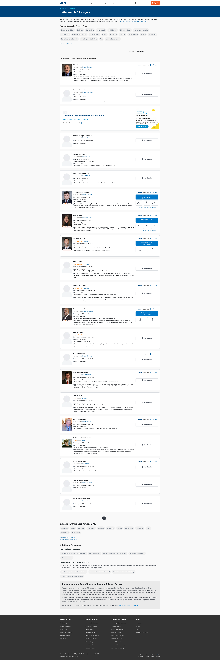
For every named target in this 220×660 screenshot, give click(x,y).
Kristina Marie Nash (80, 285)
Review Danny (86, 421)
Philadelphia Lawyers (91, 638)
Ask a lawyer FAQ (94, 553)
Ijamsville (101, 528)
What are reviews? (66, 558)
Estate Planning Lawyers (117, 635)
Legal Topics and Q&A (110, 3)
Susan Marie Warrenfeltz (81, 499)
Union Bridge (76, 532)
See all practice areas (67, 44)
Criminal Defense (125, 30)
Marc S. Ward (77, 262)
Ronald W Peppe (79, 354)
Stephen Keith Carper (80, 90)
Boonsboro (64, 528)
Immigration (113, 34)
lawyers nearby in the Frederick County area (133, 21)
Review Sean (86, 374)
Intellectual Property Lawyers (118, 645)
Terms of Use (63, 653)
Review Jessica (87, 482)
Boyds (73, 528)
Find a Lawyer (64, 623)
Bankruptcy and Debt (67, 30)
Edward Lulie (77, 65)
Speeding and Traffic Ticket (89, 39)
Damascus (81, 528)
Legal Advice (63, 629)
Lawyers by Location (75, 3)
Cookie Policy (82, 653)
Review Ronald (87, 356)
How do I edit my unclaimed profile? (72, 576)
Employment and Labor (79, 34)
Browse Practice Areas (66, 632)
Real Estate (152, 34)
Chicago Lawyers (90, 629)
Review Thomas (87, 194)
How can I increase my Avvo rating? (123, 572)
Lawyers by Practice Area (92, 3)
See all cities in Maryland (67, 539)
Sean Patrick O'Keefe (80, 372)
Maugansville (129, 528)
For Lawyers (63, 638)
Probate (143, 34)
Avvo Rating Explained (142, 632)
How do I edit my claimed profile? (99, 572)
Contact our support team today (128, 605)
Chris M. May (77, 395)
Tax (101, 39)
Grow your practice (144, 3)
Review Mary (86, 175)
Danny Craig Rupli (79, 419)
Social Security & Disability (69, 39)
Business (80, 30)
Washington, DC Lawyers (92, 635)
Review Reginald (87, 311)
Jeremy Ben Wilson (80, 154)
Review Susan (86, 501)
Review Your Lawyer (65, 626)
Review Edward (87, 67)
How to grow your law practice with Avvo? (73, 572)
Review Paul (86, 463)
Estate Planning (94, 34)
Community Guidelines (95, 653)
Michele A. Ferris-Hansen (82, 438)
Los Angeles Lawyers (91, 626)
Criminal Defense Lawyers (118, 629)
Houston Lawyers (90, 632)
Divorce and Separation (141, 30)
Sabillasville (65, 532)
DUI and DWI (65, 34)
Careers (138, 626)
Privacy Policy (73, 653)
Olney (148, 528)
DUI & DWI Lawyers (116, 632)
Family (104, 34)
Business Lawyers (115, 626)
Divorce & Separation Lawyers (119, 642)
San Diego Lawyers (91, 648)
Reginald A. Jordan (80, 309)
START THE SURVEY (142, 126)
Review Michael (87, 138)
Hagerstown (91, 528)
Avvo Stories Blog (65, 635)
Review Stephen (87, 92)
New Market (139, 528)
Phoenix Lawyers (90, 642)
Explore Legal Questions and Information (73, 553)
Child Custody (101, 30)
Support (138, 629)
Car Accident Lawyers (116, 638)
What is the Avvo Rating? (137, 553)
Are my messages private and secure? (114, 553)
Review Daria (86, 217)
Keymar (119, 528)
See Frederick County (66, 537)
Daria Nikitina (77, 215)
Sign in (156, 3)
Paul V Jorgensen (79, 461)
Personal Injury (133, 34)
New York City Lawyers (92, 623)
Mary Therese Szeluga (81, 173)
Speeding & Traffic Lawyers (118, 648)
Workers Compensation (113, 39)
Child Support (112, 30)
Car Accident (90, 30)
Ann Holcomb (78, 332)
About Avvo (139, 623)
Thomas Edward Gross (81, 192)
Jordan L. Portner (79, 238)
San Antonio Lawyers (91, 645)
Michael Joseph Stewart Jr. (82, 136)
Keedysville (110, 528)
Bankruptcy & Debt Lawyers (118, 623)
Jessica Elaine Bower (80, 480)
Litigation (122, 34)
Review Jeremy (87, 156)
